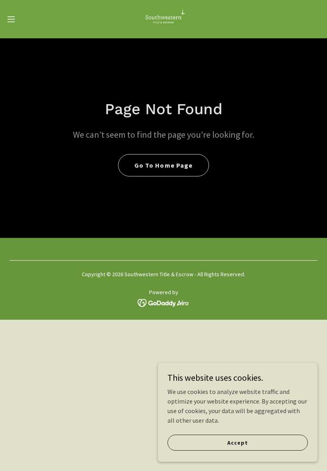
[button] (27, 19)
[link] (163, 19)
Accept (237, 442)
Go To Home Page (163, 165)
